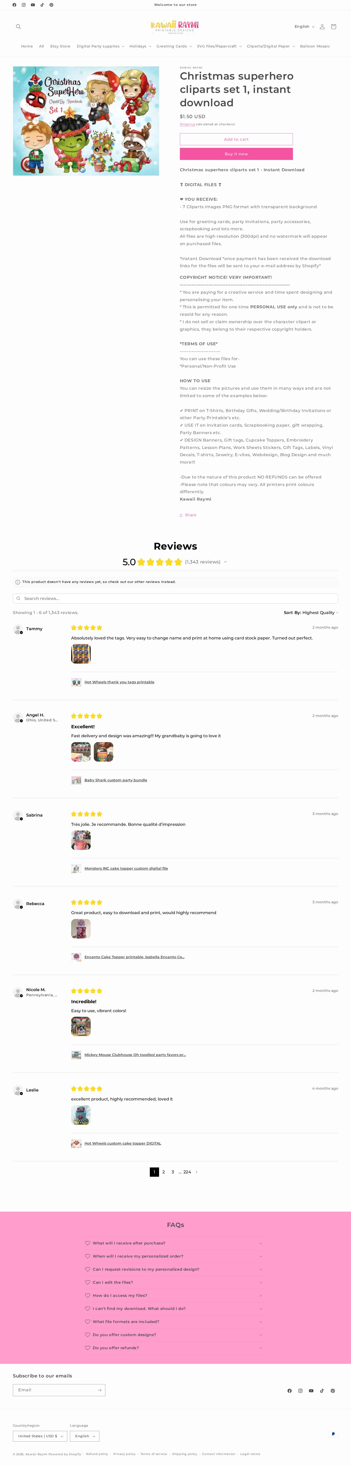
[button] (18, 26)
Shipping (187, 124)
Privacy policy (124, 1454)
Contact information (218, 1454)
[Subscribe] (99, 1390)
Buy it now (236, 153)
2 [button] (163, 1172)
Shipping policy (184, 1454)
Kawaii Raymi (37, 1454)
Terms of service (154, 1454)
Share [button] (191, 515)
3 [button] (173, 1172)
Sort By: (292, 612)
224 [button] (187, 1172)
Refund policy (97, 1454)
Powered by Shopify (65, 1454)
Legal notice (250, 1454)
